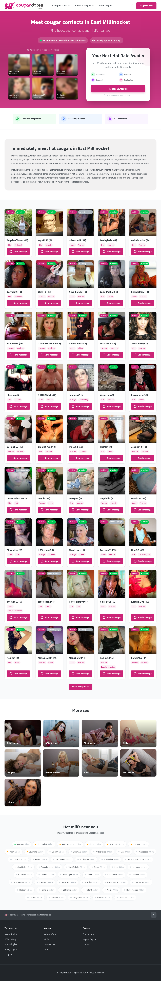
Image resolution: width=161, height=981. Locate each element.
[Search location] (132, 6)
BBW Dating (10, 939)
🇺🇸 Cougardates (11, 915)
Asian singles (11, 934)
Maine (22, 915)
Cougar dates (89, 934)
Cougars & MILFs (61, 5)
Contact (86, 944)
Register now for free (118, 88)
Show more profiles (80, 686)
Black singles (11, 944)
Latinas (47, 949)
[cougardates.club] (24, 5)
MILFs (46, 939)
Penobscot (31, 915)
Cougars (8, 954)
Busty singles (11, 949)
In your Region (89, 939)
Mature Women (51, 934)
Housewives (49, 944)
